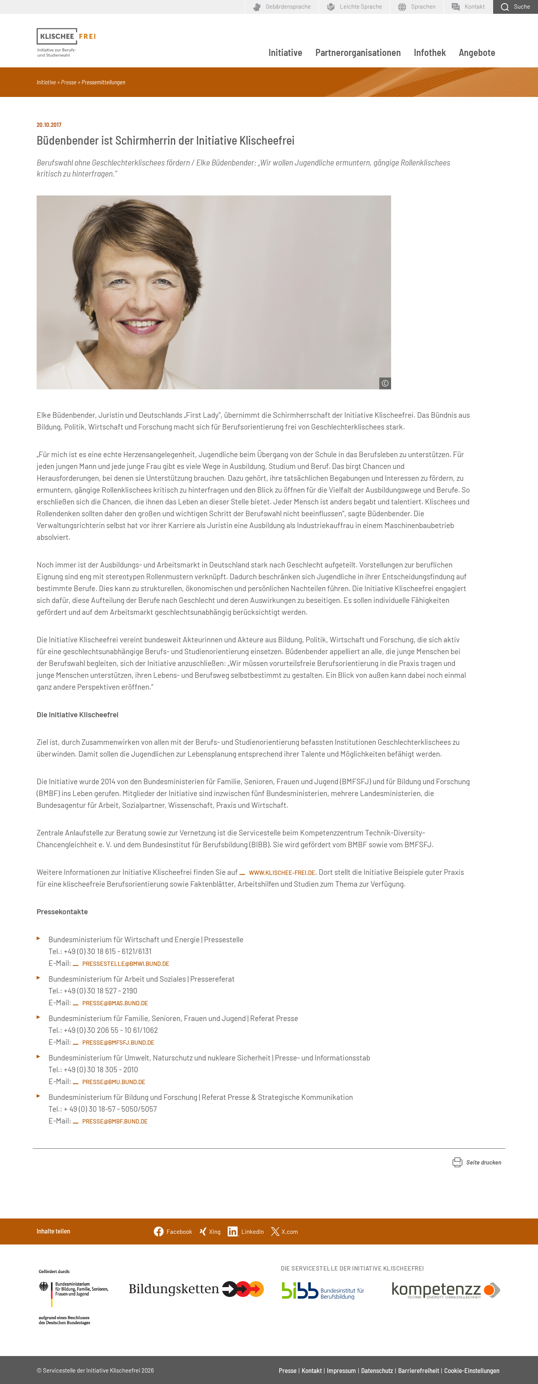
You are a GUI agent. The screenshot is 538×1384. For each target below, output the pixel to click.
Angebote (477, 52)
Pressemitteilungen (103, 82)
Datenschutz (377, 1370)
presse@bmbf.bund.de (115, 1121)
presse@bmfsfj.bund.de (118, 1042)
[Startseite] (66, 42)
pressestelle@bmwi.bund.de (125, 963)
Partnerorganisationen (358, 52)
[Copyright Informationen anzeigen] (385, 383)
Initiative (285, 52)
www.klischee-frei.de (282, 872)
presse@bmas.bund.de (115, 1002)
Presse (68, 82)
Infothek (430, 52)
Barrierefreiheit (418, 1370)
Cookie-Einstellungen (471, 1370)
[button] (477, 1162)
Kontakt (312, 1370)
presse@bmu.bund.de (113, 1081)
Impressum (341, 1370)
